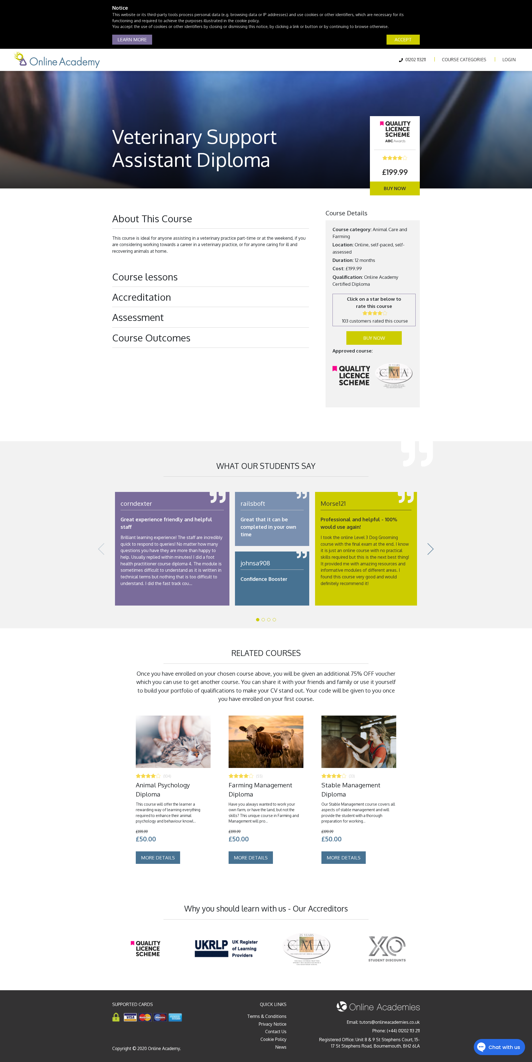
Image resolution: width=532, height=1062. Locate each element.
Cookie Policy (273, 1039)
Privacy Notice (273, 1024)
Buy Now (395, 188)
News (281, 1047)
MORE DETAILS (158, 858)
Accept (403, 39)
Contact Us (276, 1031)
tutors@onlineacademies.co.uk (389, 1022)
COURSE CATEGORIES (464, 59)
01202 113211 (415, 59)
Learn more (132, 39)
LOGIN (509, 59)
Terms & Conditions (267, 1016)
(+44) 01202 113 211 (403, 1030)
